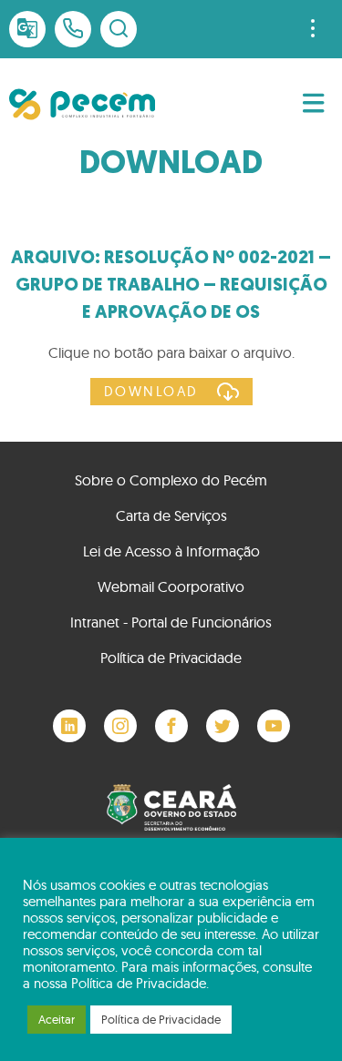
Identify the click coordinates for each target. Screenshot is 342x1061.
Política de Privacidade (171, 657)
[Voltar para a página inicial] (82, 104)
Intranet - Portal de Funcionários (171, 622)
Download (151, 391)
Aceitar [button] (56, 1019)
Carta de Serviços (171, 515)
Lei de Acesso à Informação (171, 551)
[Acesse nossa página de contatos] (73, 29)
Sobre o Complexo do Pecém (171, 480)
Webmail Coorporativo (171, 586)
